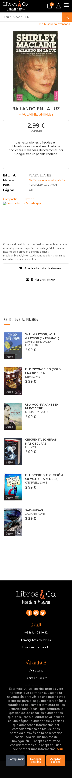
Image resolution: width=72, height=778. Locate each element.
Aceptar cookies (56, 760)
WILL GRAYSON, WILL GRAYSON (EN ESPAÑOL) (42, 336)
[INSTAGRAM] (36, 613)
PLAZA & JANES (40, 175)
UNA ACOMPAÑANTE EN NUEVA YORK (42, 407)
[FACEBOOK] (29, 613)
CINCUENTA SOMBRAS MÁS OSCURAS (41, 442)
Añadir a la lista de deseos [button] (43, 268)
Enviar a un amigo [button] (42, 279)
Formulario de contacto (36, 647)
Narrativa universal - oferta (47, 180)
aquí (59, 749)
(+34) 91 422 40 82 (36, 632)
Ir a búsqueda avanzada (54, 24)
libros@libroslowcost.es (36, 640)
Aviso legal (36, 670)
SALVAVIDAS (34, 510)
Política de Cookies (36, 678)
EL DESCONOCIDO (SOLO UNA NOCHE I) (43, 371)
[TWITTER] (43, 613)
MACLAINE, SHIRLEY (36, 114)
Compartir (10, 199)
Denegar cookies (36, 760)
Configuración (16, 759)
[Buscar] (67, 17)
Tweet (29, 199)
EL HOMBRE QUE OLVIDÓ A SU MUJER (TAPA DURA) (44, 477)
